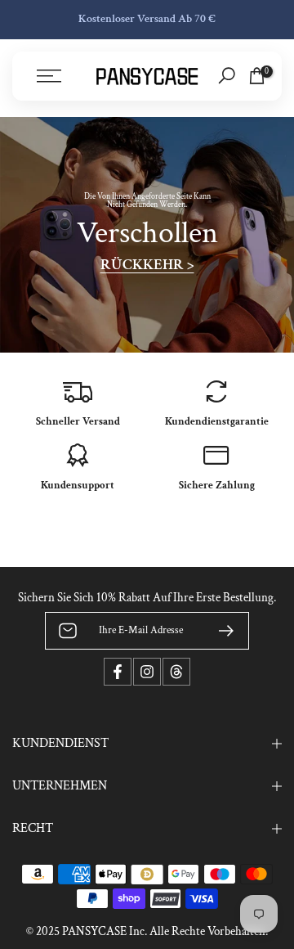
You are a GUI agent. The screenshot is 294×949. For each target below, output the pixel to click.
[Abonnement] (219, 631)
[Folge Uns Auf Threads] (176, 672)
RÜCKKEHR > (147, 265)
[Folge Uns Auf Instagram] (147, 672)
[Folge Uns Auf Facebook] (117, 672)
